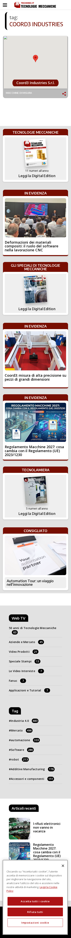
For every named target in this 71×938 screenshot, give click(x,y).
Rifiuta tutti (35, 912)
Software (22, 750)
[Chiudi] (63, 865)
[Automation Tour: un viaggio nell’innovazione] (35, 555)
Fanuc (16, 681)
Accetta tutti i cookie (35, 901)
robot (19, 759)
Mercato (21, 730)
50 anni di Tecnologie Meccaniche (32, 630)
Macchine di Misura (19, 93)
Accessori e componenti (32, 779)
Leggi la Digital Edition (37, 176)
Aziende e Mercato (26, 642)
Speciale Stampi (24, 661)
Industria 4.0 (24, 721)
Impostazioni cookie (35, 922)
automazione (25, 740)
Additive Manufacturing (32, 769)
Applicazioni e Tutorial (28, 690)
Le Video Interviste (25, 671)
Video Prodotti (23, 652)
